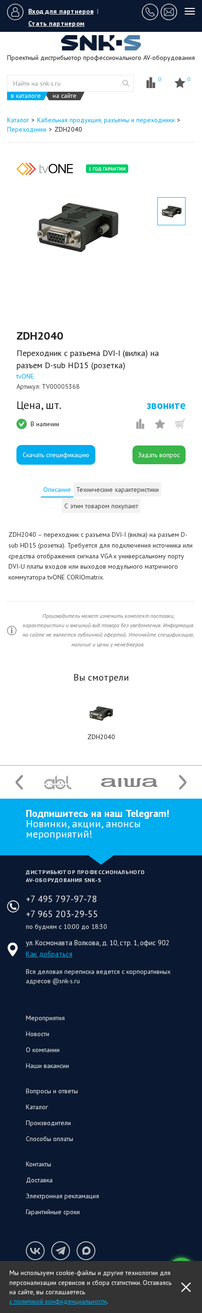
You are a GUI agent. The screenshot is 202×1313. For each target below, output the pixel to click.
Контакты (38, 1164)
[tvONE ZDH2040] (101, 713)
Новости (37, 1034)
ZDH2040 (101, 737)
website (126, 83)
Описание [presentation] (57, 489)
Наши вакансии (47, 1065)
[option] (77, 227)
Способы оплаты (49, 1139)
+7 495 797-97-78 (61, 899)
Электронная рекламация (62, 1196)
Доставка (39, 1180)
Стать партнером (56, 23)
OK (186, 1287)
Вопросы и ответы (52, 1091)
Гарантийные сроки (53, 1212)
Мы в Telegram (60, 1250)
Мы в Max (86, 1250)
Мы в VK (35, 1250)
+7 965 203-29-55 (62, 914)
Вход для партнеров (60, 11)
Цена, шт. (39, 405)
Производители (48, 1123)
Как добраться (49, 954)
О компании (43, 1050)
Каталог (37, 1107)
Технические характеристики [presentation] (117, 489)
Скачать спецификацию (56, 455)
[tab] (57, 489)
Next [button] (182, 782)
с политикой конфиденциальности (58, 1301)
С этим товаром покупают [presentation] (101, 506)
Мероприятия (45, 1018)
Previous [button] (19, 782)
